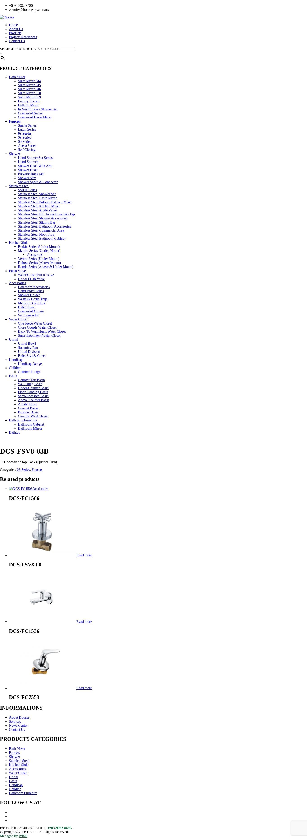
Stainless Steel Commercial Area (41, 230)
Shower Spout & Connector (38, 182)
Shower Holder (29, 295)
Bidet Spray (26, 307)
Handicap (16, 360)
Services (15, 721)
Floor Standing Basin (33, 392)
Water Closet (18, 319)
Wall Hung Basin (30, 384)
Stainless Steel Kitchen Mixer (39, 206)
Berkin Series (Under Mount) (39, 246)
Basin (13, 376)
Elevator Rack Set (31, 174)
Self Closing (27, 149)
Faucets (15, 121)
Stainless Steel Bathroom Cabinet (41, 238)
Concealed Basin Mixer (34, 117)
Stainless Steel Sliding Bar (36, 222)
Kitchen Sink (18, 242)
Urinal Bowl (27, 343)
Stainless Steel (19, 186)
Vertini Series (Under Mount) (38, 259)
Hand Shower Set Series (35, 158)
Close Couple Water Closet (37, 327)
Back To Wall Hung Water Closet (42, 331)
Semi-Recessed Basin (33, 396)
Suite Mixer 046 (29, 89)
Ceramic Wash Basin (33, 416)
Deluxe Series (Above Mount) (39, 263)
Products (15, 33)
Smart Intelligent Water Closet (39, 335)
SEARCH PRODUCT (16, 49)
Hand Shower (28, 162)
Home (13, 25)
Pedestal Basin (28, 412)
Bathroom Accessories (34, 287)
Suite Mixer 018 (29, 93)
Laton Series (27, 129)
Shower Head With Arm (35, 166)
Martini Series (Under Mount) (39, 250)
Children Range (29, 372)
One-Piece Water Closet (35, 323)
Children (15, 368)
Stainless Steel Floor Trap (36, 234)
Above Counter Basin (33, 400)
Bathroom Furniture (23, 420)
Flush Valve (17, 271)
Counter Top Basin (31, 380)
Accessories (17, 283)
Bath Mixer (17, 77)
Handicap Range (30, 364)
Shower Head (28, 170)
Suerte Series (27, 125)
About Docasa (19, 717)
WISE (23, 836)
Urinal (13, 339)
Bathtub (14, 432)
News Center (18, 725)
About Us (16, 29)
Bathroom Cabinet (31, 424)
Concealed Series (30, 113)
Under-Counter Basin (33, 388)
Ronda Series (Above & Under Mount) (45, 267)
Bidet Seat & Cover (32, 356)
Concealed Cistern (31, 311)
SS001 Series (27, 190)
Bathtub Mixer (28, 105)
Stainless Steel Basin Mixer (37, 198)
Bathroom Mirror (30, 428)
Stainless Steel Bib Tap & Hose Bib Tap (46, 214)
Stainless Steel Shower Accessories (43, 218)
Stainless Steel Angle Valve (37, 210)
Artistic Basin (27, 404)
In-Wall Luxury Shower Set (37, 109)
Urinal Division (29, 351)
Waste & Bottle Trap (32, 299)
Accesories (34, 255)
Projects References (23, 37)
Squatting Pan (28, 347)
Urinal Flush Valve (31, 279)
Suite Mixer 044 (29, 81)
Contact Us (17, 41)
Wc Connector (28, 315)
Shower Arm (27, 178)
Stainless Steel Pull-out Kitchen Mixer (45, 202)
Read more (40, 489)
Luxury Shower (29, 101)
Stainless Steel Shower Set (37, 194)
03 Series (24, 133)
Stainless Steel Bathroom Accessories (44, 226)
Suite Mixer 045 (29, 85)
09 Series (24, 141)
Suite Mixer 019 (29, 97)
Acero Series (27, 145)
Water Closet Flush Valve (36, 275)
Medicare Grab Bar (31, 303)
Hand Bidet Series (31, 291)
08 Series (24, 137)
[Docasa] (7, 17)
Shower (14, 154)
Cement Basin (28, 408)
